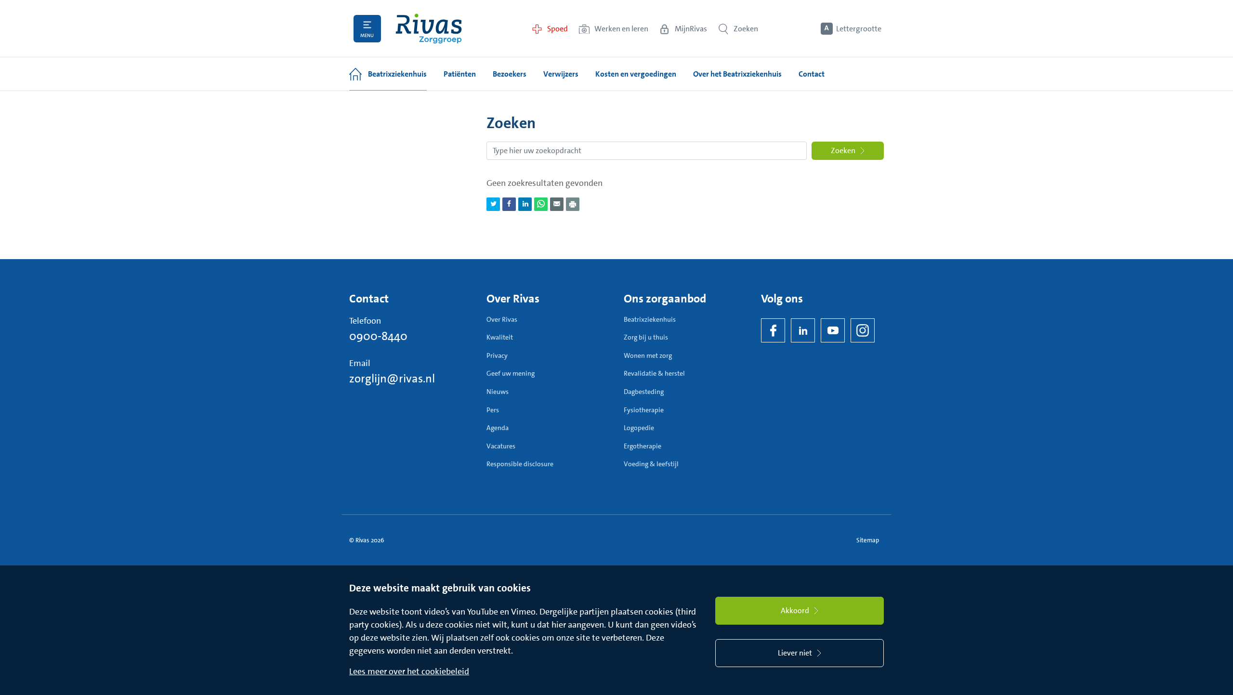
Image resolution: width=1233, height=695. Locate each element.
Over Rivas (501, 319)
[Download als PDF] (572, 204)
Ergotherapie (642, 446)
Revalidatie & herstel (654, 373)
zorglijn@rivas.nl (392, 378)
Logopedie (639, 427)
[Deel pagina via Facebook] (509, 204)
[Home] (429, 28)
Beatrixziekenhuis (650, 319)
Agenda (497, 427)
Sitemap (867, 540)
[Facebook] (773, 330)
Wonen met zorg (648, 355)
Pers (492, 410)
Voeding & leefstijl (651, 463)
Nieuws (497, 391)
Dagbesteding (644, 391)
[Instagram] (863, 330)
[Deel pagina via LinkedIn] (525, 204)
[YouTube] (833, 330)
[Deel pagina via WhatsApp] (541, 204)
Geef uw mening (510, 373)
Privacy (497, 355)
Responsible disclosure (519, 463)
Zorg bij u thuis (646, 337)
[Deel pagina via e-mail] (557, 204)
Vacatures (500, 446)
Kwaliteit (499, 337)
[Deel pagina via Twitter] (493, 204)
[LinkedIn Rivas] (803, 330)
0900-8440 (378, 336)
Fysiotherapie (644, 410)
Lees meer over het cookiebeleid (409, 671)
